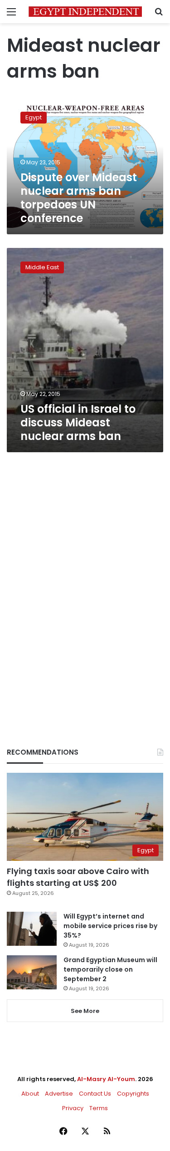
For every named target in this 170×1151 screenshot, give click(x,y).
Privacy (72, 1108)
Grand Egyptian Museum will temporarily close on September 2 (110, 969)
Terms (98, 1108)
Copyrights (133, 1093)
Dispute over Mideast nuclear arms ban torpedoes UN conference (78, 198)
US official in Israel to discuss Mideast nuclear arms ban (78, 422)
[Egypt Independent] (85, 11)
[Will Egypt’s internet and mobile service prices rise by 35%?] (32, 929)
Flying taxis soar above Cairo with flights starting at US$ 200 (78, 876)
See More (85, 1011)
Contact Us (95, 1093)
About (30, 1093)
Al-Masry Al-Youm (106, 1079)
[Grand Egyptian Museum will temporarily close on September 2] (32, 972)
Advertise (59, 1093)
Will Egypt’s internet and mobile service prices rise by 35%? (110, 926)
